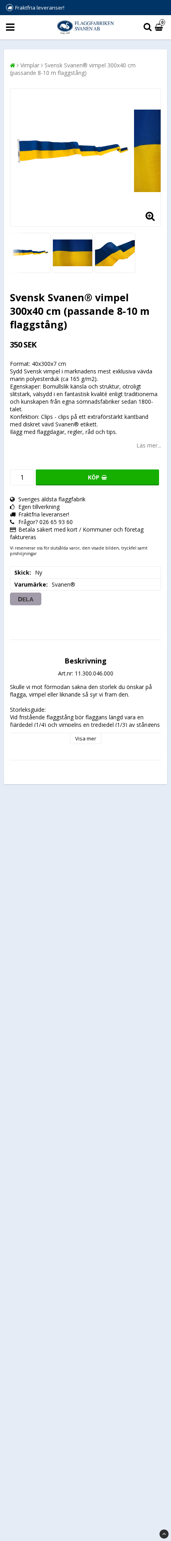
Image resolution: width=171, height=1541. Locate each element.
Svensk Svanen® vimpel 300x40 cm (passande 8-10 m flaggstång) (73, 69)
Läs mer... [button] (148, 445)
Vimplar (29, 65)
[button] (160, 27)
